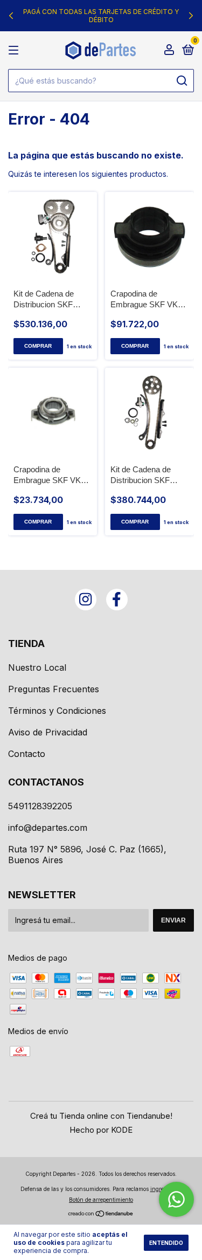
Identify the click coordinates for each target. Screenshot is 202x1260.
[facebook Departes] (117, 599)
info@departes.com (47, 827)
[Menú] (15, 50)
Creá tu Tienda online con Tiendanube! (101, 1116)
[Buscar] (181, 81)
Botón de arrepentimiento (101, 1199)
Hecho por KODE (101, 1130)
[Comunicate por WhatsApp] (176, 1199)
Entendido (166, 1243)
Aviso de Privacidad (47, 732)
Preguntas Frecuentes (53, 689)
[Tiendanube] (101, 1214)
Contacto (26, 753)
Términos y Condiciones (57, 710)
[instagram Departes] (85, 599)
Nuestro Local (37, 667)
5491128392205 (40, 806)
